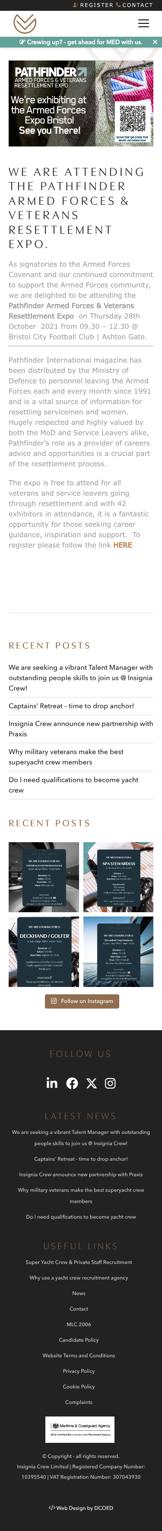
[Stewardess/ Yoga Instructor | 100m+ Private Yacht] (118, 952)
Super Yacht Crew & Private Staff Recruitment (78, 1262)
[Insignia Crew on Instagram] (110, 1082)
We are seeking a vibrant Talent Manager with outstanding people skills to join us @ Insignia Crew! (81, 678)
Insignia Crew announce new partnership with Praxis (81, 1174)
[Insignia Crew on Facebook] (71, 1082)
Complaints (78, 1402)
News (79, 1293)
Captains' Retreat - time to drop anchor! (81, 1159)
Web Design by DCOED (85, 1508)
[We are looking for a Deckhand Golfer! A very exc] (44, 952)
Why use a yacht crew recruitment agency (79, 1278)
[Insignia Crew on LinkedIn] (52, 1082)
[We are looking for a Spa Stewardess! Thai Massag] (118, 877)
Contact (138, 5)
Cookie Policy (79, 1387)
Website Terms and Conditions (79, 1356)
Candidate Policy (78, 1340)
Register (97, 5)
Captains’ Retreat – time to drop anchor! (71, 706)
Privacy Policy (79, 1371)
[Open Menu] (143, 12)
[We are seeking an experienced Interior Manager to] (44, 877)
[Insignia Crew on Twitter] (91, 1082)
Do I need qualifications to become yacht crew (81, 1217)
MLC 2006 (79, 1324)
